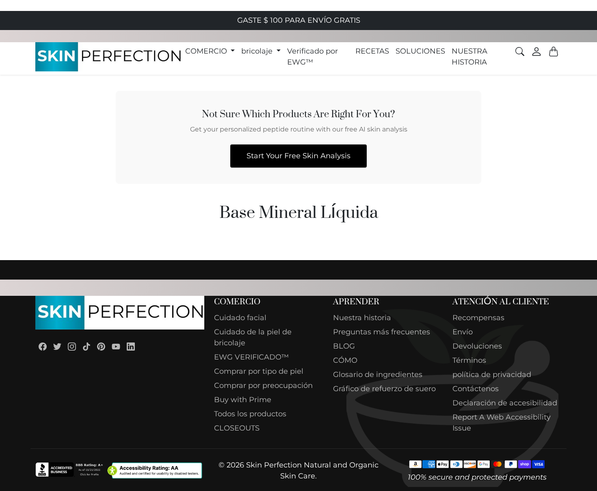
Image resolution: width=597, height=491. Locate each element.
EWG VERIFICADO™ (251, 357)
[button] (210, 51)
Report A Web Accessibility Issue (501, 423)
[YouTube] (115, 346)
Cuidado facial (240, 317)
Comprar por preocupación (263, 385)
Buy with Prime (242, 399)
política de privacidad (491, 374)
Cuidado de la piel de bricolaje (253, 337)
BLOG (344, 346)
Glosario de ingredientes (377, 374)
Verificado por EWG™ (312, 57)
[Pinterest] (101, 346)
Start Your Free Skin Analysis (298, 155)
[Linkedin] (130, 346)
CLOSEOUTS (237, 428)
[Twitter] (57, 346)
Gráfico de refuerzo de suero (384, 388)
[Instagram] (72, 346)
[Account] (536, 51)
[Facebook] (42, 346)
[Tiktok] (86, 346)
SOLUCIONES (420, 51)
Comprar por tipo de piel (258, 371)
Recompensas (478, 317)
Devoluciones (477, 346)
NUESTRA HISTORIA (469, 57)
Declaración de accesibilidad (504, 402)
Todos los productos (250, 413)
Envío (462, 331)
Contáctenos (475, 388)
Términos (469, 360)
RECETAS (372, 51)
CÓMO (345, 360)
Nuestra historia (362, 317)
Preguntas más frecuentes (381, 331)
